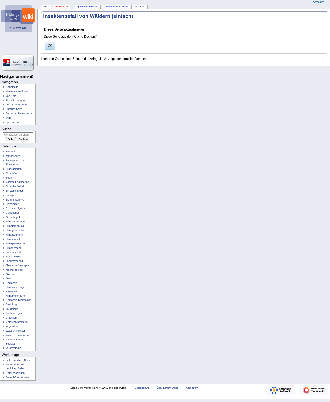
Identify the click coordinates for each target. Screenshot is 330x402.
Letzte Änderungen (17, 104)
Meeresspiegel (14, 269)
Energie (10, 195)
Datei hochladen (15, 372)
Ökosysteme (13, 348)
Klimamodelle (13, 239)
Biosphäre (12, 173)
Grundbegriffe (14, 217)
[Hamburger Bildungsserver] (18, 63)
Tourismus (12, 308)
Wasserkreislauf (15, 330)
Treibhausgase (14, 313)
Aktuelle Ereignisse (17, 100)
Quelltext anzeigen (87, 6)
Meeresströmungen (17, 265)
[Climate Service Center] (18, 43)
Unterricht (11, 317)
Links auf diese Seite (18, 360)
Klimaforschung (15, 225)
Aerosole (11, 151)
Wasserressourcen (17, 335)
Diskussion (61, 6)
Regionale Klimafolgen (18, 299)
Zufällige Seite (14, 108)
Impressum (191, 387)
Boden (9, 177)
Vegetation (12, 326)
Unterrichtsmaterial (17, 321)
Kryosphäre (13, 256)
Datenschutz (142, 387)
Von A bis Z (12, 95)
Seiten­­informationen (17, 377)
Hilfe (9, 117)
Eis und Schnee (15, 199)
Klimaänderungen (16, 221)
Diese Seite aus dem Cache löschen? (70, 36)
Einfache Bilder (14, 190)
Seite (46, 6)
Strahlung (11, 304)
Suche (6, 129)
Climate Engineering (17, 181)
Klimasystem (13, 247)
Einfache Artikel (15, 186)
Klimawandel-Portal (17, 91)
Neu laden (139, 6)
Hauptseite (12, 86)
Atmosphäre (13, 155)
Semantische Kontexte (19, 113)
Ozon (9, 278)
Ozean (10, 274)
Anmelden (318, 1)
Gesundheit (12, 212)
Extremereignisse (16, 208)
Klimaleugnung (14, 234)
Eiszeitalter (12, 203)
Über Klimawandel (167, 387)
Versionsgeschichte (116, 6)
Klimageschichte (15, 230)
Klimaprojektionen (16, 243)
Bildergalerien (14, 168)
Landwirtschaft (14, 260)
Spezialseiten (13, 122)
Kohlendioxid (13, 252)
